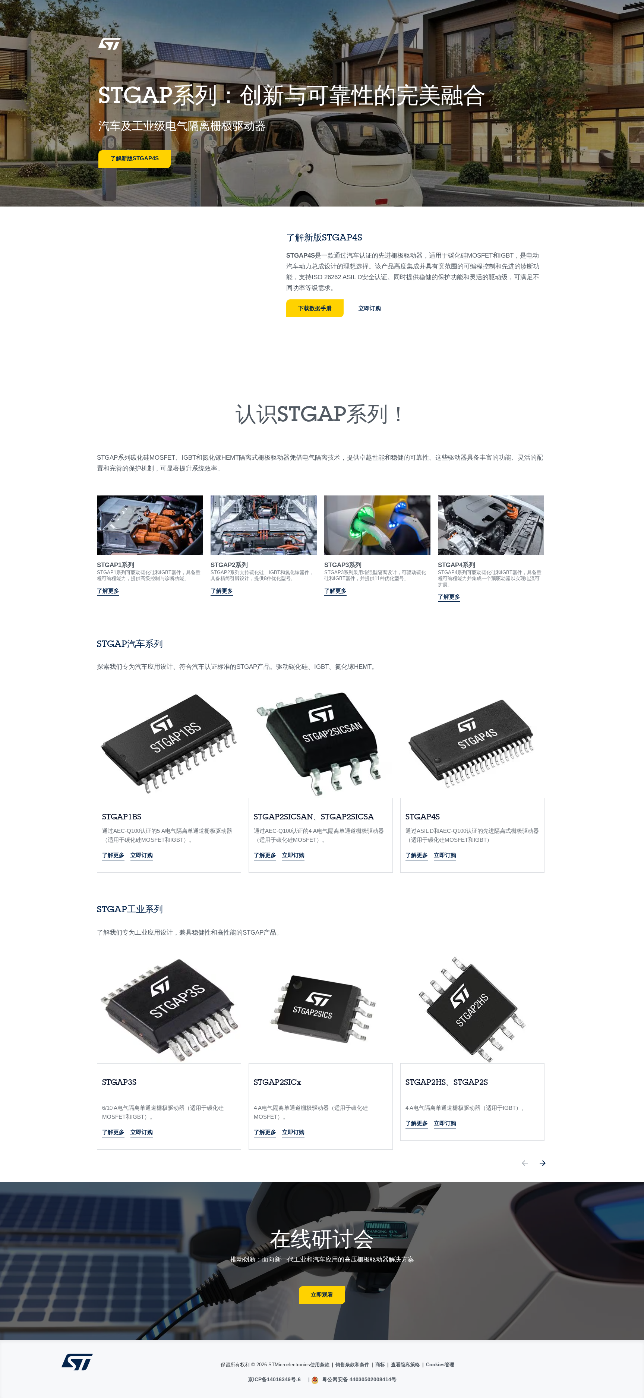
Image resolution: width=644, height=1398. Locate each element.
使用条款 (319, 1364)
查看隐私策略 (405, 1364)
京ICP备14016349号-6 (274, 1379)
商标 (380, 1364)
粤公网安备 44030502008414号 (359, 1379)
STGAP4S (300, 255)
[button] (524, 1164)
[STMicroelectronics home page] (109, 46)
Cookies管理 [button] (440, 1364)
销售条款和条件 (352, 1364)
